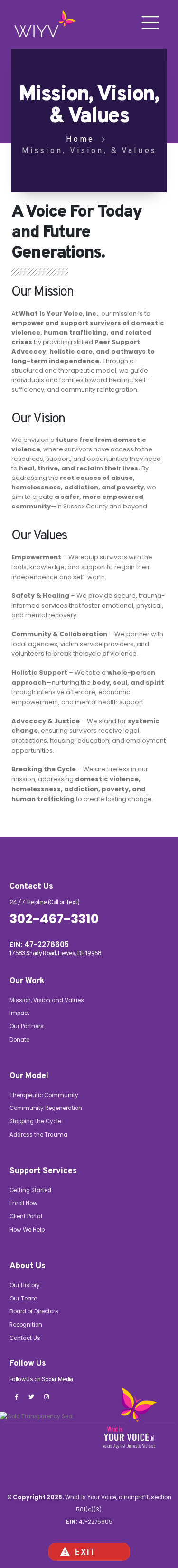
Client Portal (25, 1216)
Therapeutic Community (43, 1095)
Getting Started (30, 1190)
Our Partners (26, 1026)
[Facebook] (16, 1396)
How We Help (27, 1229)
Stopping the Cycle (35, 1121)
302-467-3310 (54, 919)
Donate (19, 1039)
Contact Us (24, 1338)
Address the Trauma (38, 1134)
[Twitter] (31, 1396)
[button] (150, 22)
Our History (24, 1285)
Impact (19, 1013)
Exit (85, 1551)
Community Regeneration (45, 1108)
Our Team (23, 1298)
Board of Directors (33, 1311)
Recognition (25, 1325)
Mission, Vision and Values (46, 1000)
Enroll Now (23, 1203)
